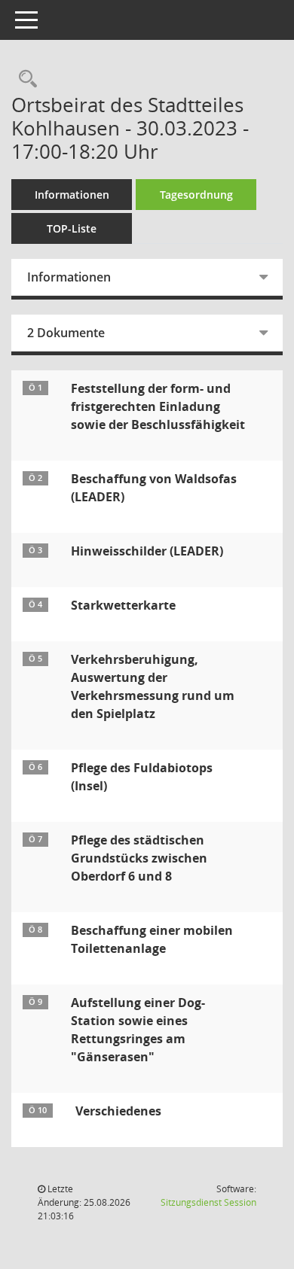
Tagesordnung (196, 194)
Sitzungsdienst (208, 1202)
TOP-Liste (71, 228)
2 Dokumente (66, 332)
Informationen (72, 194)
